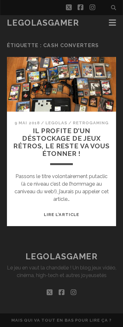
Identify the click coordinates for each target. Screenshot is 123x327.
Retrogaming (90, 122)
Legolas (56, 122)
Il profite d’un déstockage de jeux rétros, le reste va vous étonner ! (61, 142)
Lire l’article (61, 214)
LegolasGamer (43, 23)
